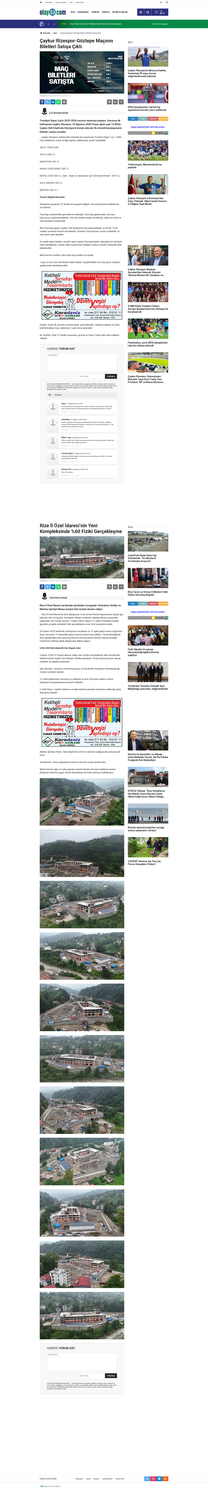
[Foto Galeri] (167, 2)
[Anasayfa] (41, 2)
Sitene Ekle (79, 2)
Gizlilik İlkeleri (107, 1479)
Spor (55, 33)
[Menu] (141, 12)
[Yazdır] (64, 101)
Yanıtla (65, 412)
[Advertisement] (28, 64)
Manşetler (48, 2)
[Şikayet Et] (114, 411)
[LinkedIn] (53, 101)
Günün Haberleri (60, 2)
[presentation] (48, 24)
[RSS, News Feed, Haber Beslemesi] (165, 1478)
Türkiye (95, 12)
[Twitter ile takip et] (147, 1478)
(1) (73, 412)
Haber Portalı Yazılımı (52, 1486)
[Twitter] (47, 101)
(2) (73, 430)
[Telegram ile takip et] (159, 1478)
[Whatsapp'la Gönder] (58, 101)
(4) (73, 462)
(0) (78, 412)
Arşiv (71, 2)
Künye (88, 1479)
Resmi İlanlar (119, 12)
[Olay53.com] (53, 12)
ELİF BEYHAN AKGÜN (58, 113)
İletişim (96, 1479)
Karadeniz (83, 12)
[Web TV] (161, 2)
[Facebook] (42, 101)
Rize (73, 12)
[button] (109, 101)
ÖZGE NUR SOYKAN (58, 598)
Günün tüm (160, 24)
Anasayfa (46, 33)
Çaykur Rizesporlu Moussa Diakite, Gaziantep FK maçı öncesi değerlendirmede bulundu (96, 23)
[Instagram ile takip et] (153, 1478)
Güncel (106, 12)
